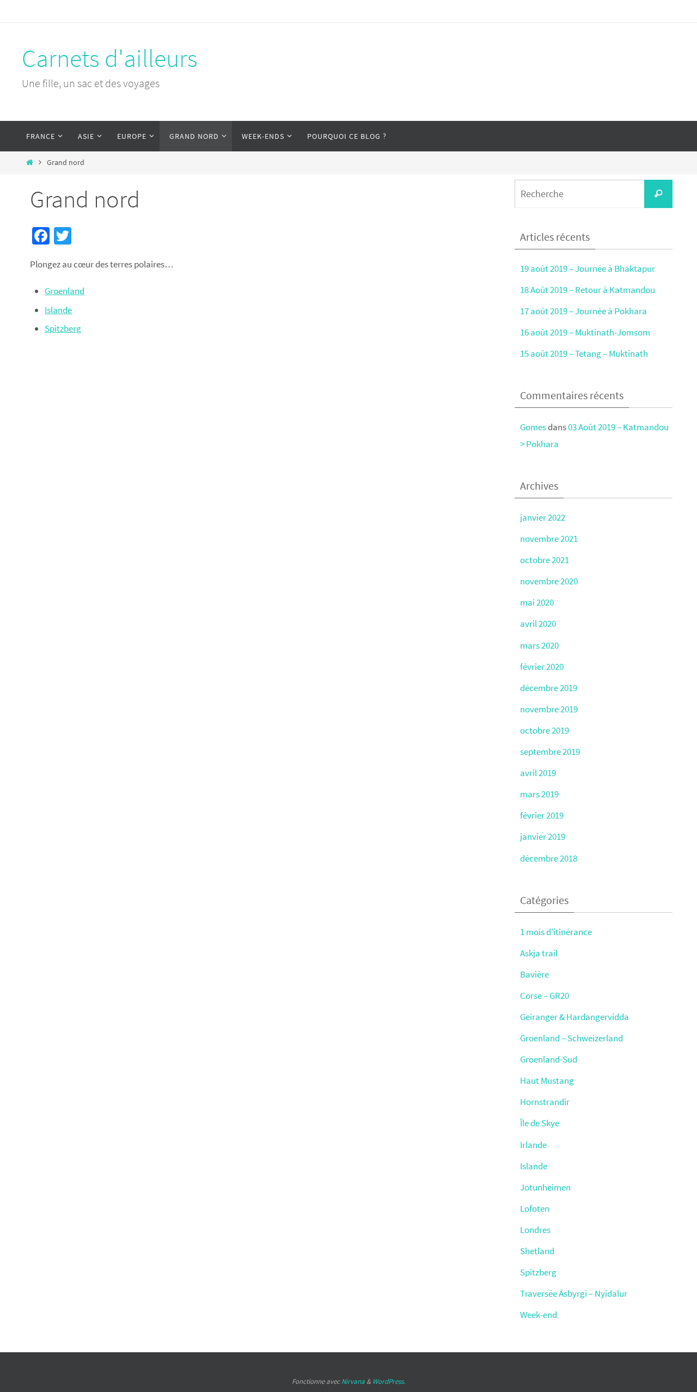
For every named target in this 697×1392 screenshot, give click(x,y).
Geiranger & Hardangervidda (574, 1017)
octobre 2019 (544, 730)
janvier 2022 (542, 517)
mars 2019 (539, 794)
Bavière (534, 974)
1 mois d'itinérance (556, 932)
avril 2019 (538, 773)
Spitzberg (63, 328)
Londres (535, 1230)
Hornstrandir (545, 1102)
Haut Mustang (547, 1080)
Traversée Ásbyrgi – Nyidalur (573, 1293)
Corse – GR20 (544, 996)
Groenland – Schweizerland (571, 1038)
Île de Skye (539, 1123)
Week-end (538, 1315)
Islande (58, 310)
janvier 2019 (542, 836)
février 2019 (542, 815)
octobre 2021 (544, 560)
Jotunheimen (545, 1187)
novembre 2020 (549, 581)
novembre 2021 (549, 539)
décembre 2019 (548, 688)
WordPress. (388, 1381)
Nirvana (353, 1381)
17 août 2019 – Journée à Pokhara (583, 311)
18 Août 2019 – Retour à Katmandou (587, 290)
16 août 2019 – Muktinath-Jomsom (585, 332)
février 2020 (542, 667)
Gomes (533, 427)
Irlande (533, 1145)
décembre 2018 (548, 858)
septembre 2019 (550, 752)
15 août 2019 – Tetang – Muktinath (584, 353)
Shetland (537, 1251)
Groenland (64, 291)
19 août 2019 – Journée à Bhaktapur (587, 268)
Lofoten (534, 1208)
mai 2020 (537, 602)
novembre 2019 (549, 709)
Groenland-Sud (548, 1059)
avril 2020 (538, 624)
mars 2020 (539, 645)
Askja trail (539, 953)
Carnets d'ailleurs (110, 58)
